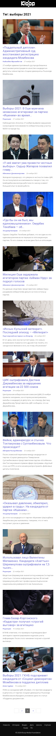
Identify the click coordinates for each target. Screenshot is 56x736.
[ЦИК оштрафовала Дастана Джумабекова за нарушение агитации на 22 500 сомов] (28, 363)
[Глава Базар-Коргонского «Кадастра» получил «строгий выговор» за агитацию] (28, 602)
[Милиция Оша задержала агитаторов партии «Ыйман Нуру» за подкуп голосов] (28, 258)
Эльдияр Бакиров (10, 231)
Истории (15, 725)
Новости (6, 725)
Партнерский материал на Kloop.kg (18, 336)
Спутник (47, 725)
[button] (4, 3)
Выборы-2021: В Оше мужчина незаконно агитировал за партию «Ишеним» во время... (25, 112)
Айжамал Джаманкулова (13, 173)
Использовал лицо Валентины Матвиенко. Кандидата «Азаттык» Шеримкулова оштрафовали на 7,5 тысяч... (26, 562)
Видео (24, 725)
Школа (39, 725)
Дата (32, 725)
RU (32, 728)
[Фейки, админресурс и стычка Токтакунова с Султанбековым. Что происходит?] (28, 424)
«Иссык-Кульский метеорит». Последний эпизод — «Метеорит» (25, 330)
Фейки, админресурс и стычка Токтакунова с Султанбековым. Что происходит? (27, 443)
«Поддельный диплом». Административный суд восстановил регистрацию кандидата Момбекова (21, 52)
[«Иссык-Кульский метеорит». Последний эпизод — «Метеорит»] (28, 313)
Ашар (25, 728)
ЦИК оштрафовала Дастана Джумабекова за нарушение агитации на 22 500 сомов (22, 383)
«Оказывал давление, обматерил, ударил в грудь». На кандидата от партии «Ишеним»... (25, 506)
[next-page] (38, 710)
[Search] (52, 3)
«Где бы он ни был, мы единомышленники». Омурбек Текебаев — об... (23, 223)
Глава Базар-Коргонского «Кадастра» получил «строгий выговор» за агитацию (23, 622)
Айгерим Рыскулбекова (12, 451)
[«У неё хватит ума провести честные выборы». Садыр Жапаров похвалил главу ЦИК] (28, 147)
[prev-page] (16, 710)
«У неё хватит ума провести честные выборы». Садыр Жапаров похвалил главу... (27, 166)
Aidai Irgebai (8, 686)
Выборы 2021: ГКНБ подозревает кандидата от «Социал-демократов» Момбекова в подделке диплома (27, 679)
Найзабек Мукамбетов (12, 61)
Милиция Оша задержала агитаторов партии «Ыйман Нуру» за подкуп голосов (27, 278)
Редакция (7, 119)
